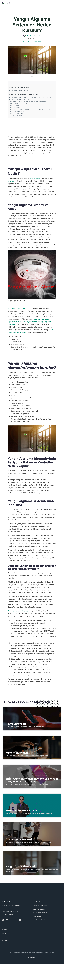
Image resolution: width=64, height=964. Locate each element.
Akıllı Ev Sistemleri (37, 916)
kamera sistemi (25, 41)
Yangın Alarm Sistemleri (17, 115)
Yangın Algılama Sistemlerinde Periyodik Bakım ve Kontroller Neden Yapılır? (31, 97)
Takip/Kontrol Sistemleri (39, 919)
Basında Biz (4, 940)
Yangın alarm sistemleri (16, 308)
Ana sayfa (4, 929)
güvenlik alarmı (35, 178)
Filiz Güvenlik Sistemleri (8, 901)
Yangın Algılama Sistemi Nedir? (19, 87)
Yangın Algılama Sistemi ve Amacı (19, 90)
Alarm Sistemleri (15, 105)
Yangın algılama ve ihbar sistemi (19, 611)
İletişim (3, 944)
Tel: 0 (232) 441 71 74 (7, 914)
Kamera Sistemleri (15, 107)
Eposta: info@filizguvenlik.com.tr (10, 911)
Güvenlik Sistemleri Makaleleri (18, 103)
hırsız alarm (12, 181)
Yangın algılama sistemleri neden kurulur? (23, 94)
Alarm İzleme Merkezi (16, 113)
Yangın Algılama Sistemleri (39, 909)
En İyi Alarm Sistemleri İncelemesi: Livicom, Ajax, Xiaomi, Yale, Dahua (30, 109)
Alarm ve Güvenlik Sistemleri (40, 905)
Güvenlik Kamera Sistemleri (40, 912)
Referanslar (4, 936)
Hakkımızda (5, 933)
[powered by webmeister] (32, 958)
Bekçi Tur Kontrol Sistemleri (18, 111)
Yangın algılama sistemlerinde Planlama (20, 99)
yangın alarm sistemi (37, 41)
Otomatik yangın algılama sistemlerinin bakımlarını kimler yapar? (29, 101)
